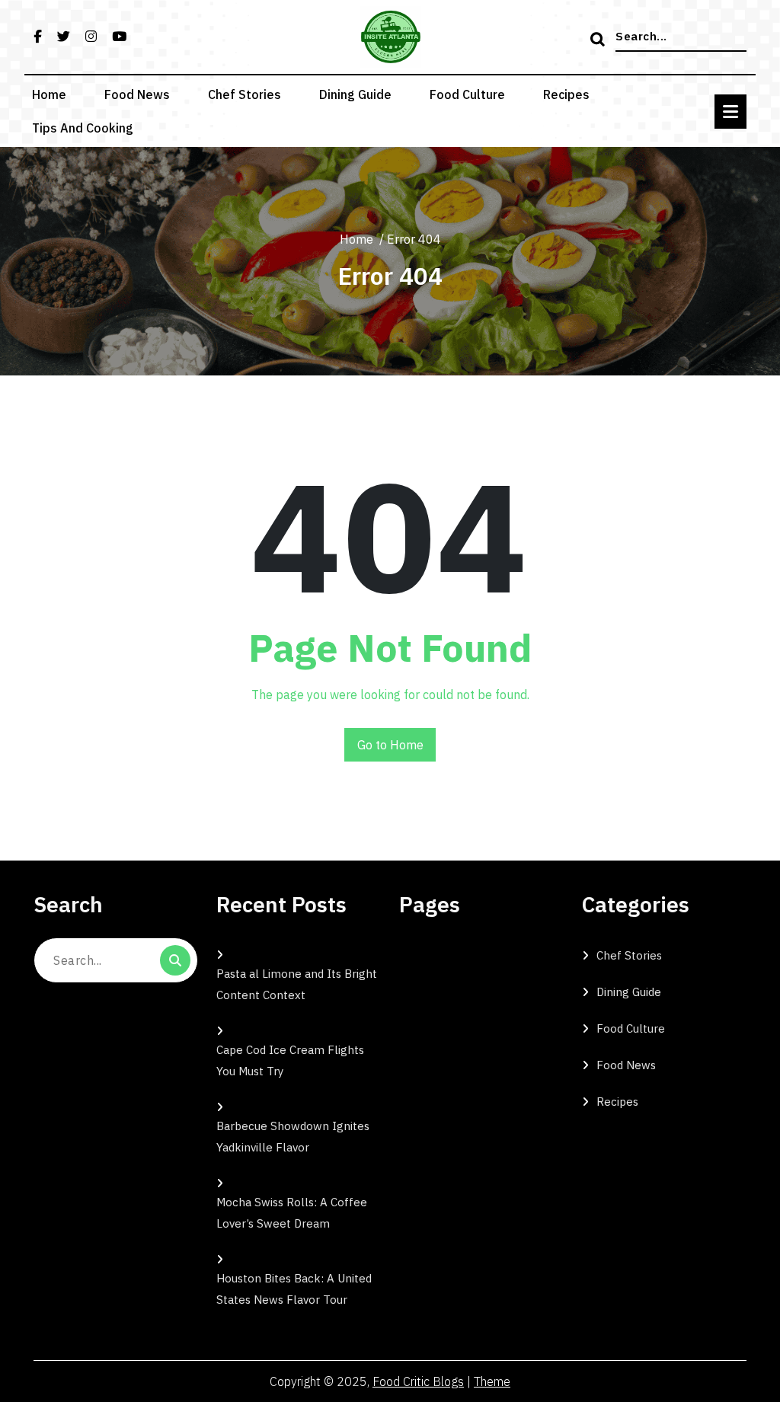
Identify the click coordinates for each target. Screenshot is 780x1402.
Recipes (566, 94)
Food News (137, 94)
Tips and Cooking (82, 128)
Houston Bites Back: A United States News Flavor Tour (294, 1289)
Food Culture (467, 94)
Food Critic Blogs (418, 1381)
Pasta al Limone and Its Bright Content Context (296, 984)
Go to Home (390, 744)
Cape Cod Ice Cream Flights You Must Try (290, 1060)
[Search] (599, 40)
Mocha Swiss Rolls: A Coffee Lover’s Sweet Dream (291, 1213)
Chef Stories (244, 94)
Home (49, 94)
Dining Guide (355, 94)
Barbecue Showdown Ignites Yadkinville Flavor (292, 1136)
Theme (492, 1381)
